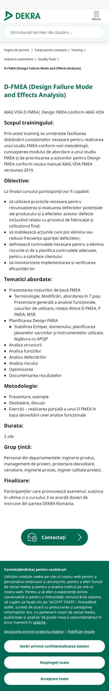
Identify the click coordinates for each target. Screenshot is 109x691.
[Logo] (24, 16)
